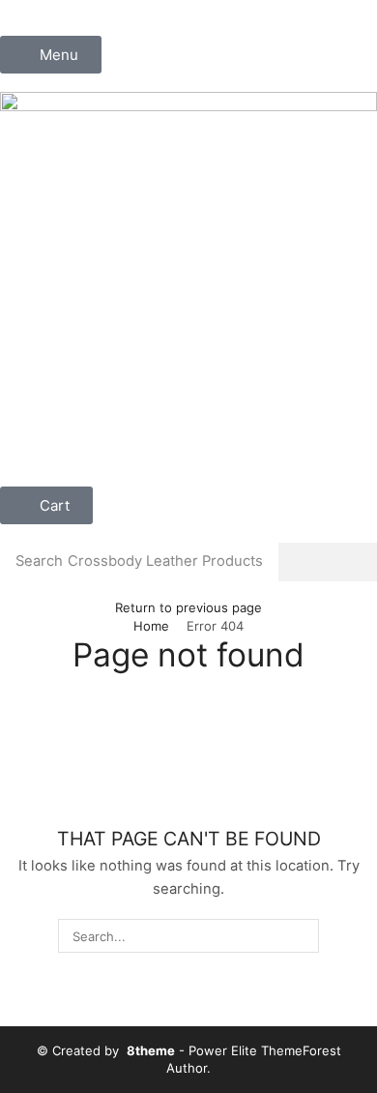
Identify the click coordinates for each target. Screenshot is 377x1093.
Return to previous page (188, 607)
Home (151, 626)
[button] (51, 55)
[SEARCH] (301, 935)
